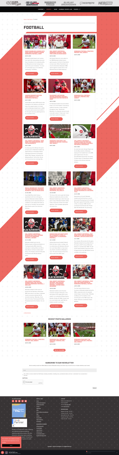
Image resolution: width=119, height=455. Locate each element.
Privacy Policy (39, 417)
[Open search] (79, 9)
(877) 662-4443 (68, 404)
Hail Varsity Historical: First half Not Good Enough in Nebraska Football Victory (83, 282)
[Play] (2, 452)
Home (25, 19)
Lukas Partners (39, 430)
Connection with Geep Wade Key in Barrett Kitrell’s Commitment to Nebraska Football (59, 236)
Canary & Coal (39, 431)
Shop (55, 9)
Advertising (38, 408)
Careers (37, 415)
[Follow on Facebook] (13, 401)
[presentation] (32, 382)
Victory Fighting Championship (42, 412)
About (37, 401)
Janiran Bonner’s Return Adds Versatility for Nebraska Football (33, 97)
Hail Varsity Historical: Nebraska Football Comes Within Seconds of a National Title (83, 190)
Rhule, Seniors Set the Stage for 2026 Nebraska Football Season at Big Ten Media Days (34, 189)
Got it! (11, 445)
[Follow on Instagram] (19, 401)
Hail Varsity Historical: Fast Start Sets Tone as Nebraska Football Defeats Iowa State (83, 235)
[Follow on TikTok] (22, 401)
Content (41, 9)
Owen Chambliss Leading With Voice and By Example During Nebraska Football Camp (35, 52)
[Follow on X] (16, 401)
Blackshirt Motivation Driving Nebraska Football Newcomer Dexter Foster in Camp (59, 97)
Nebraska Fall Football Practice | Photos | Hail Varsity (82, 97)
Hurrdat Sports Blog (40, 404)
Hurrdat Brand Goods (40, 433)
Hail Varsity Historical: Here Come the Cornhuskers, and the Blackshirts (34, 142)
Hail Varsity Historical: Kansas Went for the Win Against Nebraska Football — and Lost (35, 283)
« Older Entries (27, 313)
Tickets (76, 9)
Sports (48, 9)
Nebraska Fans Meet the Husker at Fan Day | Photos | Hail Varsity (59, 142)
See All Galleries (59, 350)
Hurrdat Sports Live (65, 9)
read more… (31, 73)
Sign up (94, 388)
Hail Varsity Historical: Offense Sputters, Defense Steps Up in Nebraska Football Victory (34, 236)
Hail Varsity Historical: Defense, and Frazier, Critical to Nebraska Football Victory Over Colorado (57, 284)
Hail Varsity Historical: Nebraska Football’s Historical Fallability (57, 189)
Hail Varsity (30, 19)
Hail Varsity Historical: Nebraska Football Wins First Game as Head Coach (58, 52)
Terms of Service (39, 419)
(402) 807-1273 (66, 406)
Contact (37, 406)
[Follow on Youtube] (26, 401)
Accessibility (38, 421)
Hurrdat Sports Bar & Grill (41, 435)
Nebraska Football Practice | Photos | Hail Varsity (84, 52)
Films (37, 410)
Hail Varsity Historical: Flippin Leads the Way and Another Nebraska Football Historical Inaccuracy (83, 142)
